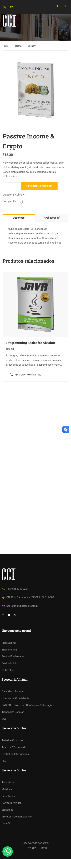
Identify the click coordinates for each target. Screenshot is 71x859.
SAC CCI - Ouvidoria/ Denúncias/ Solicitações (28, 705)
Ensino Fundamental (13, 656)
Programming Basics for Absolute (30, 343)
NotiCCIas (8, 670)
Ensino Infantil (10, 649)
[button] (7, 851)
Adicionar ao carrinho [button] (28, 374)
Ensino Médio (10, 663)
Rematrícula (9, 796)
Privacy (31, 847)
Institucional (9, 642)
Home (5, 46)
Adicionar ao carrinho (39, 186)
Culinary (32, 46)
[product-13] (35, 89)
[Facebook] (22, 201)
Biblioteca (7, 809)
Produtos (18, 46)
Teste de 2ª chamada (14, 747)
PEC (4, 760)
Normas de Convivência (15, 698)
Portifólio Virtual (11, 802)
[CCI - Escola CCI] (14, 21)
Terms (43, 847)
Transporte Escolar (13, 712)
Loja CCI (7, 823)
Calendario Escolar (13, 691)
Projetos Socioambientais (17, 816)
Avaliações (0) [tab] (52, 217)
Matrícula (7, 789)
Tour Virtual (8, 782)
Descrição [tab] (19, 217)
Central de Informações (15, 754)
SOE (4, 718)
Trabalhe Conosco (12, 740)
